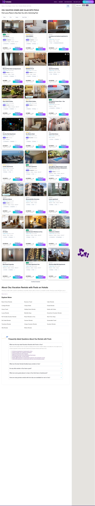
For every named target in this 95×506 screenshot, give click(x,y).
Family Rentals (50, 305)
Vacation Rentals (51, 324)
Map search (78, 5)
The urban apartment (31, 166)
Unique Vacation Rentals (30, 324)
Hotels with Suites (51, 309)
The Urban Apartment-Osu (33, 264)
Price (11, 17)
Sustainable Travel (51, 320)
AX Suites (5, 231)
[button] (81, 256)
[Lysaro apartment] (59, 189)
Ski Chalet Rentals (6, 320)
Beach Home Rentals (7, 302)
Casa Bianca (6, 36)
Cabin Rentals (50, 302)
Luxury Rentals (5, 313)
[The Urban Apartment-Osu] (36, 254)
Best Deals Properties (8, 264)
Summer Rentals (28, 320)
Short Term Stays (51, 316)
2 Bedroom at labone (54, 231)
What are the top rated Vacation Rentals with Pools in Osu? (26, 344)
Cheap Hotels (27, 305)
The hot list (76, 2)
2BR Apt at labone (7, 199)
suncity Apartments (8, 166)
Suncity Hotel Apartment (9, 134)
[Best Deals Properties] (13, 254)
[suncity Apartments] (13, 156)
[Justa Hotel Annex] (59, 124)
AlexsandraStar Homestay (32, 199)
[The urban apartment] (36, 156)
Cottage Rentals (6, 305)
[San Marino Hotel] (36, 124)
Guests (17, 17)
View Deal (17, 49)
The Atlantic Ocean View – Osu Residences (57, 102)
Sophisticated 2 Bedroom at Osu (34, 231)
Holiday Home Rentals (29, 309)
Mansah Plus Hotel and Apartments (12, 68)
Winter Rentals (28, 328)
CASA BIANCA (29, 36)
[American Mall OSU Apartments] (59, 254)
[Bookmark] (22, 22)
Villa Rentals (5, 328)
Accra (5, 37)
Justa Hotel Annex (53, 134)
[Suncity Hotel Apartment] (13, 124)
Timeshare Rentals (6, 324)
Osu (7, 37)
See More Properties (35, 281)
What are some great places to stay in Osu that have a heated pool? (28, 373)
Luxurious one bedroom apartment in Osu (58, 37)
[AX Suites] (13, 222)
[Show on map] (19, 22)
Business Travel (28, 302)
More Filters (24, 17)
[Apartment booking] (59, 59)
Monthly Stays (27, 313)
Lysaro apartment (53, 199)
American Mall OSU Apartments (57, 264)
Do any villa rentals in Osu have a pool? (20, 368)
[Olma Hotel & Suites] (13, 91)
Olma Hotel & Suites (8, 101)
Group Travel (5, 309)
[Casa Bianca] (13, 26)
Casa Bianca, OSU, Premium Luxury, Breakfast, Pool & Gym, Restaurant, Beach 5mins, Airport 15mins (58, 167)
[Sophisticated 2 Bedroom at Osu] (36, 222)
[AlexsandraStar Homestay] (36, 189)
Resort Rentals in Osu (29, 316)
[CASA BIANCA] (36, 26)
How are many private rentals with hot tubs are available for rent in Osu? (30, 377)
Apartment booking (54, 68)
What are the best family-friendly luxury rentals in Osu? (25, 364)
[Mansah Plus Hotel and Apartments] (13, 59)
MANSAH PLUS (30, 68)
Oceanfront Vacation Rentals (54, 313)
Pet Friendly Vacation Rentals (9, 316)
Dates (4, 17)
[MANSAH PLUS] (36, 59)
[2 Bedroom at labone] (59, 222)
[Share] (68, 6)
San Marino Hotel (30, 134)
